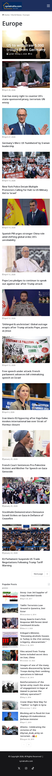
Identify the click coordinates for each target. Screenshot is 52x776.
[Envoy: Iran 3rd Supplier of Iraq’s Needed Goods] (10, 596)
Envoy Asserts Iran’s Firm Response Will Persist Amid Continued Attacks (34, 622)
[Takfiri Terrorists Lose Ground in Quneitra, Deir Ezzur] (10, 608)
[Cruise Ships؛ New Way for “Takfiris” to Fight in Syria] (10, 705)
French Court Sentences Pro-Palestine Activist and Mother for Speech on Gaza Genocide (24, 468)
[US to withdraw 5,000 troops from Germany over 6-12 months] (26, 44)
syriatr (11, 54)
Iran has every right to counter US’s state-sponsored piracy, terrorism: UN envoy (23, 99)
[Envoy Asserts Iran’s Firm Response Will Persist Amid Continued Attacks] (10, 623)
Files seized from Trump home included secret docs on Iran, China (34, 654)
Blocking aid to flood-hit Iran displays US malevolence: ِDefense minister (35, 716)
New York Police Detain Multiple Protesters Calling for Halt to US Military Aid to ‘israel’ (25, 190)
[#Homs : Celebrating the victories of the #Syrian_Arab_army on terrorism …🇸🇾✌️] (10, 730)
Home (7, 15)
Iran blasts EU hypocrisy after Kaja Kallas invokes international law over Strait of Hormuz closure (25, 421)
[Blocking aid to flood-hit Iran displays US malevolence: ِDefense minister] (10, 716)
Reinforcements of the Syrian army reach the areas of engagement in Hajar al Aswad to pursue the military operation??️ (34, 688)
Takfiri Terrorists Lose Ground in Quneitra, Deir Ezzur (32, 608)
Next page (38, 574)
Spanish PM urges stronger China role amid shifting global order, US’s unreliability (23, 237)
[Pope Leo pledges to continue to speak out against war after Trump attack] (26, 259)
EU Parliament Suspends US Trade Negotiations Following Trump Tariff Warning (22, 562)
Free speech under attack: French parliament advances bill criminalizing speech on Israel (23, 374)
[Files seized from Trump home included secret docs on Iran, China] (10, 655)
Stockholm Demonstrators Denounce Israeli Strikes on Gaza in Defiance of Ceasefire (23, 515)
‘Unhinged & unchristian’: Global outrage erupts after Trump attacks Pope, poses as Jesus (25, 327)
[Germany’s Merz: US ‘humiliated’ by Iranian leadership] (26, 121)
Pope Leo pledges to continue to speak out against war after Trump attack (24, 282)
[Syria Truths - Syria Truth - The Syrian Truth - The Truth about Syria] (12, 5)
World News (16, 15)
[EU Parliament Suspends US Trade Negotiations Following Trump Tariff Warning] (26, 537)
